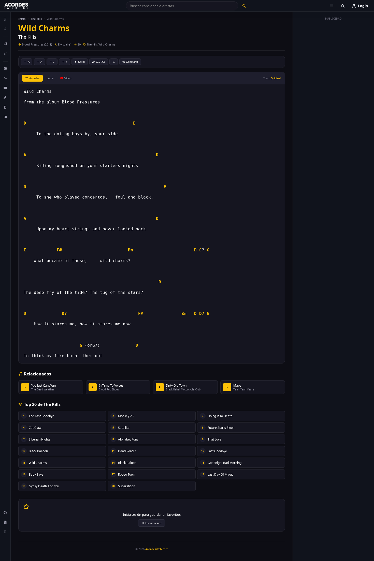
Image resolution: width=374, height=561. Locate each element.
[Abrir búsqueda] (343, 6)
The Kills (36, 19)
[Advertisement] (333, 98)
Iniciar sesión (153, 523)
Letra (50, 78)
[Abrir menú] (331, 6)
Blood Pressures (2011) (37, 44)
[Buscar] (244, 5)
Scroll (81, 61)
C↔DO (100, 61)
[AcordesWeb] (23, 6)
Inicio (22, 19)
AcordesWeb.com (156, 549)
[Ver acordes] (5, 107)
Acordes (34, 78)
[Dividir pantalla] (5, 116)
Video (67, 78)
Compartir (132, 61)
